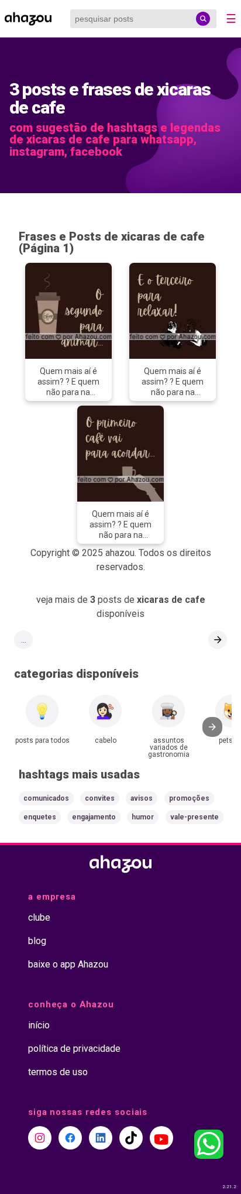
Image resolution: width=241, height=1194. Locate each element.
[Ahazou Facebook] (70, 1138)
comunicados (46, 798)
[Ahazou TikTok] (131, 1138)
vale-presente (194, 817)
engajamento (94, 817)
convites (100, 798)
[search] (203, 19)
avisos (141, 798)
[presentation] (212, 727)
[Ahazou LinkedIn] (100, 1138)
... (23, 639)
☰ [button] (231, 19)
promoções (189, 798)
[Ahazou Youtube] (161, 1138)
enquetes (39, 817)
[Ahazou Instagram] (39, 1138)
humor (143, 817)
